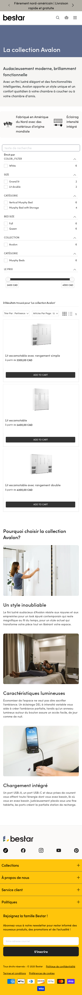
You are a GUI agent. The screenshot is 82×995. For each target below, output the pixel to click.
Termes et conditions (14, 973)
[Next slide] (73, 5)
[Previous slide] (9, 5)
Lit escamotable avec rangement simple (32, 355)
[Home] (14, 18)
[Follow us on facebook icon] (23, 850)
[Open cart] (66, 18)
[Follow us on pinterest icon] (76, 850)
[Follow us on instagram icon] (41, 850)
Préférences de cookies (42, 973)
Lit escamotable (16, 420)
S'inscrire (41, 951)
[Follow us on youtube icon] (58, 850)
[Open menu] (75, 17)
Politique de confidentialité (60, 966)
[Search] (58, 18)
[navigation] (41, 224)
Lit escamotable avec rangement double (33, 485)
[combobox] (41, 148)
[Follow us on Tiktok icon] (5, 850)
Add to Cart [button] (40, 374)
